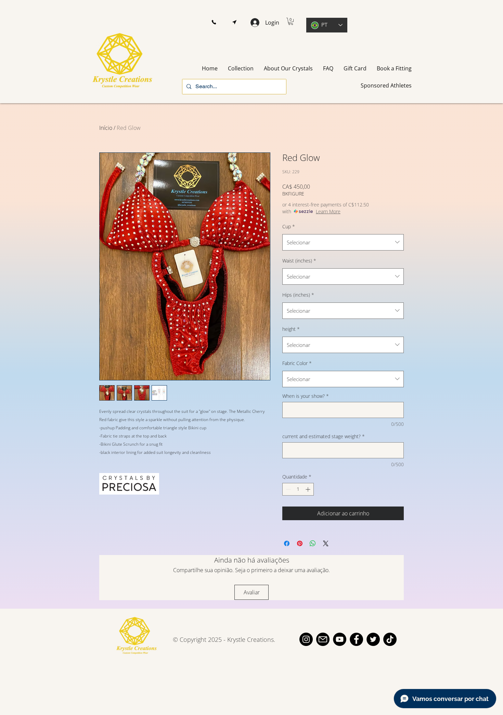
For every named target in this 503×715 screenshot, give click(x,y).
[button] (214, 22)
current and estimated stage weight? (323, 436)
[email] (323, 639)
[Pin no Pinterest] (300, 543)
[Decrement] (287, 489)
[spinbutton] (298, 489)
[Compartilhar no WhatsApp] (313, 543)
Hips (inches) (298, 295)
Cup (288, 226)
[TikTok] (390, 639)
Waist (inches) (299, 260)
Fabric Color (297, 363)
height (291, 329)
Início (105, 128)
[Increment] (308, 489)
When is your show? (305, 396)
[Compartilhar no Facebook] (287, 543)
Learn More (328, 211)
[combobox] (343, 242)
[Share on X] (326, 543)
